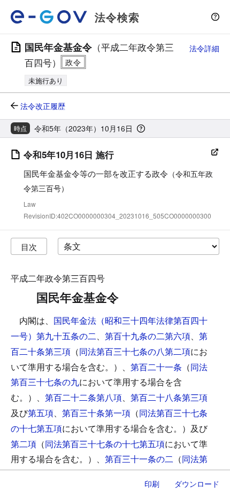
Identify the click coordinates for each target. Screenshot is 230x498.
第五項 (40, 413)
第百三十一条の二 (139, 459)
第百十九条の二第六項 (147, 336)
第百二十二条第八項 (83, 397)
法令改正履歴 (42, 105)
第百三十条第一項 (96, 413)
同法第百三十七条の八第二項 (134, 351)
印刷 (151, 483)
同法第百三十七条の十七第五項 (105, 444)
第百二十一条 (156, 367)
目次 (29, 246)
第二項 (23, 444)
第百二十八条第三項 (169, 397)
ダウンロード (196, 483)
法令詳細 (204, 48)
